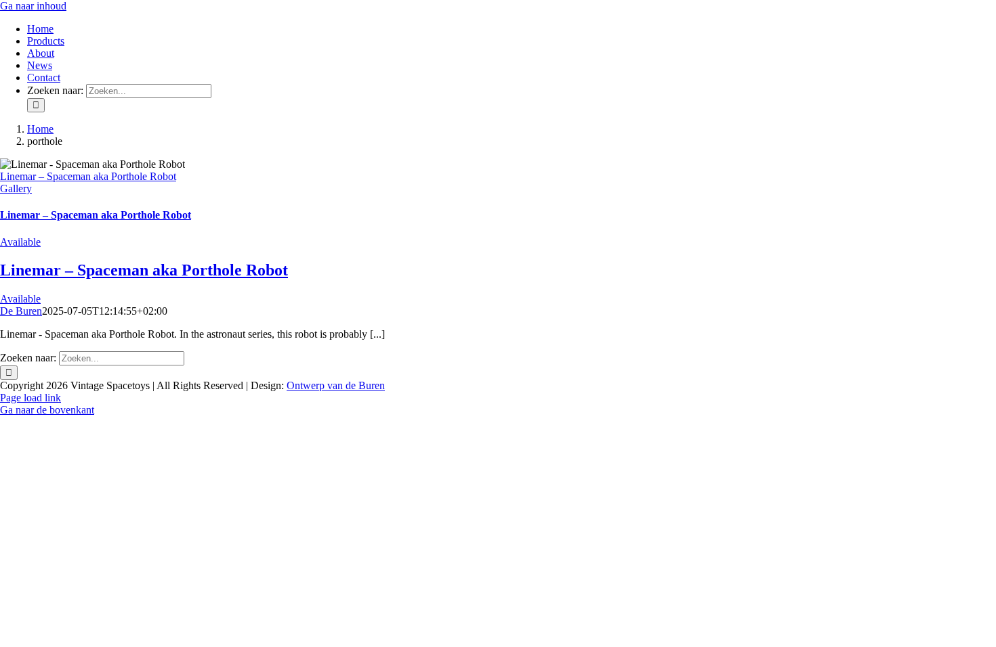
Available (20, 242)
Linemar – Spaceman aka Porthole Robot (88, 176)
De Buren (21, 311)
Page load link (30, 397)
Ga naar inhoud (33, 6)
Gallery (16, 188)
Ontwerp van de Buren (336, 385)
